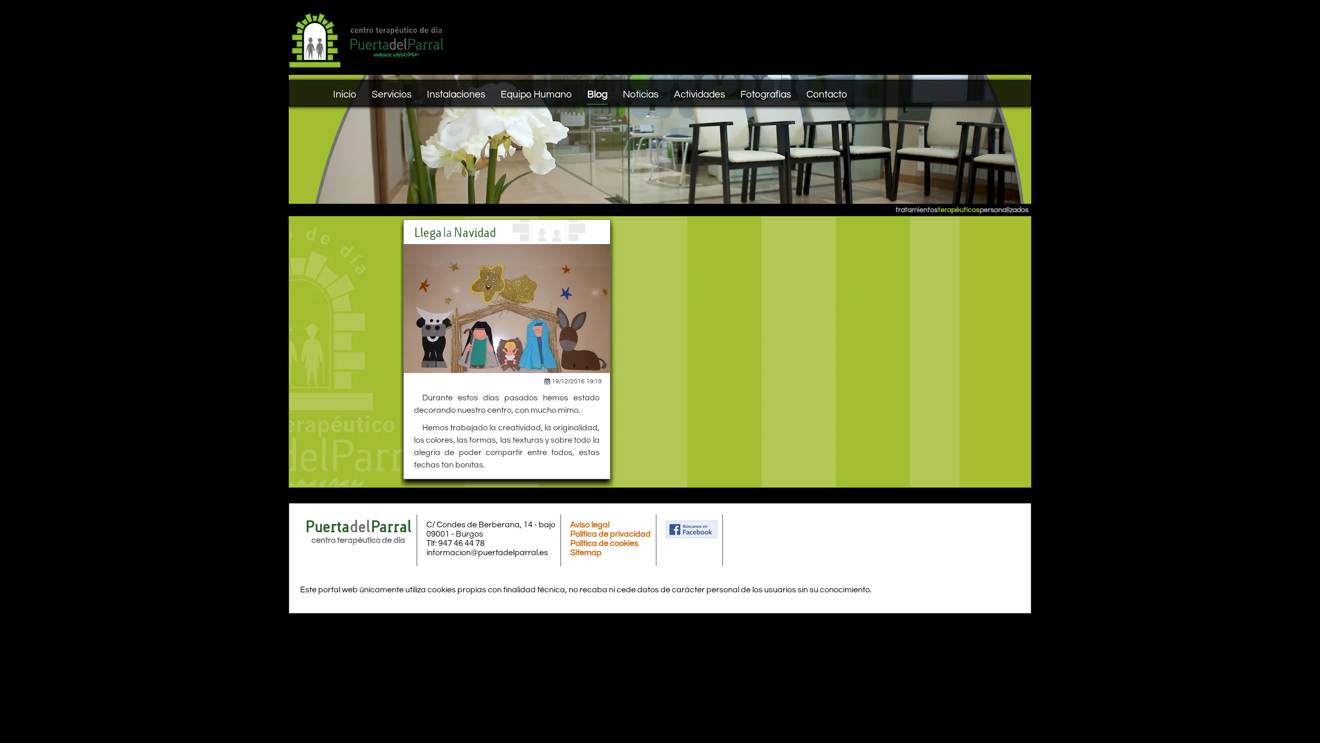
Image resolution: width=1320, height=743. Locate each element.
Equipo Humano (536, 94)
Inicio (344, 94)
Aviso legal (589, 525)
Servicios (391, 94)
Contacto (826, 94)
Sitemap (586, 552)
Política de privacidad (610, 534)
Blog (597, 94)
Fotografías (765, 94)
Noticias (640, 94)
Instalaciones (456, 94)
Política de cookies (604, 543)
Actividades (699, 94)
